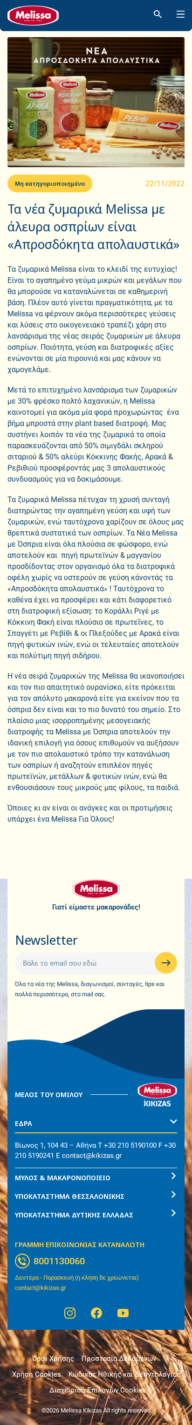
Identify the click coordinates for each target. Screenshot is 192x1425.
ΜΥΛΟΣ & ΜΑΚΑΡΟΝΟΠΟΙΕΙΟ (62, 1177)
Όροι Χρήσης (53, 1358)
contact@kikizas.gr (92, 1155)
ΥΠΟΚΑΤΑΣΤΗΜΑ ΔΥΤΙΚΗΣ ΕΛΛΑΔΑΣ (74, 1214)
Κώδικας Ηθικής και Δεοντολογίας (124, 1374)
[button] (96, 1123)
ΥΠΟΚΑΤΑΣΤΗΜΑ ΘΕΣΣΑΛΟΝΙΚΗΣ (69, 1196)
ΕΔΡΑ (23, 1123)
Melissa (20, 313)
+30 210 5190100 (130, 1145)
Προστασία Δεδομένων (119, 1358)
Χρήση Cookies (36, 1374)
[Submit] (166, 963)
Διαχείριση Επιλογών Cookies (97, 1390)
